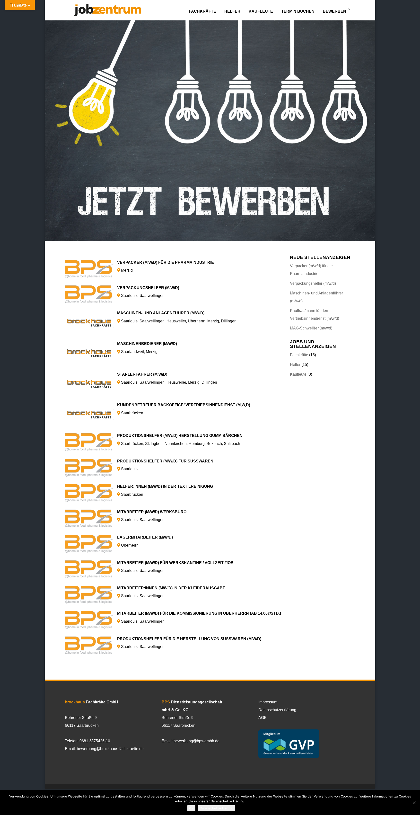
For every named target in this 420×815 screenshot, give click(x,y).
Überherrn (145, 541)
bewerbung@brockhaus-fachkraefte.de (110, 749)
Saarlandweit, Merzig (147, 348)
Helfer (232, 11)
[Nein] (413, 802)
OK (191, 808)
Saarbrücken (183, 409)
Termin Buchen (298, 11)
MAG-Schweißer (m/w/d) (311, 328)
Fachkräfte (202, 11)
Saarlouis (165, 465)
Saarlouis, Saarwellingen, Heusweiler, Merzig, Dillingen (167, 378)
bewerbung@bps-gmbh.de (196, 741)
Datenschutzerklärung (277, 710)
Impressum (267, 702)
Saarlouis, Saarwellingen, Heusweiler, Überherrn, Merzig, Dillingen (176, 317)
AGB (262, 718)
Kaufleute (261, 11)
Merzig (165, 266)
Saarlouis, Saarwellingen (148, 292)
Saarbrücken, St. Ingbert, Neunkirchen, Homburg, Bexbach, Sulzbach (180, 439)
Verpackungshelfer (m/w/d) (313, 283)
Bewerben (334, 11)
